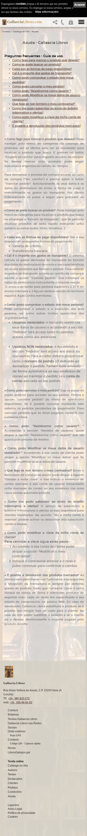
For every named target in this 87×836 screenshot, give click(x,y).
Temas (12, 774)
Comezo (6, 31)
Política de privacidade (21, 812)
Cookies (13, 816)
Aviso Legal (15, 808)
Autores (12, 770)
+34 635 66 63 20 (21, 702)
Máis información (46, 11)
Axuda (35, 31)
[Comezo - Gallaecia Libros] (3, 22)
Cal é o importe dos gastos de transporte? (42, 73)
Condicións (15, 791)
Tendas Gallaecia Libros (22, 718)
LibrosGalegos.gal (19, 752)
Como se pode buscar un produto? (36, 64)
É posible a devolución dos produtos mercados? (46, 126)
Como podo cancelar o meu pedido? (38, 86)
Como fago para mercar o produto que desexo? (46, 60)
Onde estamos (16, 731)
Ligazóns (13, 805)
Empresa (13, 714)
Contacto (13, 739)
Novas (12, 747)
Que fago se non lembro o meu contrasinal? (43, 104)
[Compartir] (56, 23)
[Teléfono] (63, 23)
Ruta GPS (15, 735)
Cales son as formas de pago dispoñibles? (42, 69)
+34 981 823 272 (19, 698)
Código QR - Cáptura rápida (25, 743)
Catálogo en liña (21, 31)
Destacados (15, 778)
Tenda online (16, 761)
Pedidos (13, 787)
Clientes (13, 783)
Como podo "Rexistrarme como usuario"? (41, 91)
